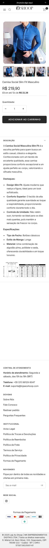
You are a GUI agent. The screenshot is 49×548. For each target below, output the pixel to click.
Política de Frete (11, 444)
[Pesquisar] (9, 9)
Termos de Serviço (12, 450)
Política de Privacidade (15, 455)
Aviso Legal (9, 428)
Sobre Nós (8, 399)
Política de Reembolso (14, 439)
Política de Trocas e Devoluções (19, 434)
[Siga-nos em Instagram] (6, 501)
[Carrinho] (44, 9)
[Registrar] (42, 485)
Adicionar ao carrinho (24, 119)
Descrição (9, 140)
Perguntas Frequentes (14, 415)
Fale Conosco (10, 404)
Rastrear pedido (11, 410)
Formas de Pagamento (14, 460)
